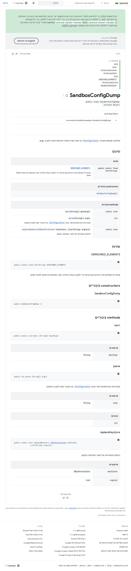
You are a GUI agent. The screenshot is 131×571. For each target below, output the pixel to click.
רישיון (90, 566)
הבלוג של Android (78, 539)
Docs (106, 3)
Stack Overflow (36, 547)
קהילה (109, 566)
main (67, 211)
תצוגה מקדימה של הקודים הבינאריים (113, 543)
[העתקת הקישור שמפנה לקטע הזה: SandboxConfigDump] (92, 293)
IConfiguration (91, 141)
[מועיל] (17, 54)
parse (71, 218)
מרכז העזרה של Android (33, 530)
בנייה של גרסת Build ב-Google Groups (69, 551)
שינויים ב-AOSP (69, 25)
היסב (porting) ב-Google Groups (72, 555)
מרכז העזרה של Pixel (34, 535)
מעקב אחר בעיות (36, 551)
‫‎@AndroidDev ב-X (77, 535)
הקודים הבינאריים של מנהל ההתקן (114, 551)
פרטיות (82, 566)
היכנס (5, 3)
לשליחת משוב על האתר (67, 566)
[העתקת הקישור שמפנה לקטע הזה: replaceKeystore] (97, 432)
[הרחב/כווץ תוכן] (109, 60)
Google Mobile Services (33, 543)
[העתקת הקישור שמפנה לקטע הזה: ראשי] (111, 325)
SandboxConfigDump (106, 193)
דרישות (125, 535)
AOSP (118, 54)
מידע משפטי (99, 566)
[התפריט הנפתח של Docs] (100, 3)
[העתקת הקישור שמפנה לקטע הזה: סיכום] (109, 151)
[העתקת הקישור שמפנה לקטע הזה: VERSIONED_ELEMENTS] (88, 254)
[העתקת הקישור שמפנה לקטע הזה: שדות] (109, 246)
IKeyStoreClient (47, 229)
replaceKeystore (30, 229)
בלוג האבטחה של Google (75, 543)
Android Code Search (84, 3)
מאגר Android (122, 530)
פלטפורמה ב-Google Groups (73, 547)
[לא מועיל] (13, 54)
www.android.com (35, 539)
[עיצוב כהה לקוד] (118, 262)
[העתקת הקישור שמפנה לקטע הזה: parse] (110, 366)
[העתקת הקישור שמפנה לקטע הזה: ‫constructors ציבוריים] (86, 285)
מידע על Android (121, 566)
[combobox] (50, 3)
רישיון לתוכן (73, 508)
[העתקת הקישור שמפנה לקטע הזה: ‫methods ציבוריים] (92, 317)
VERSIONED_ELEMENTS (80, 168)
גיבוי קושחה (123, 547)
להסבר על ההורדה (120, 539)
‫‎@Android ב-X (79, 530)
